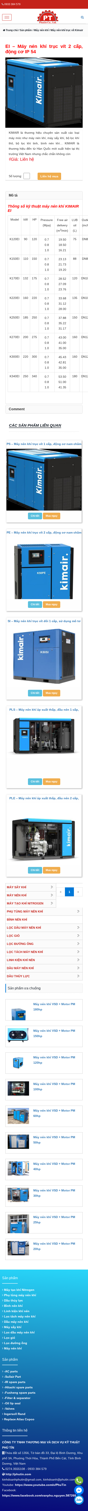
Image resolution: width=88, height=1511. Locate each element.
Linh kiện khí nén (16, 1311)
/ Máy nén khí (40, 30)
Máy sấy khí (12, 1327)
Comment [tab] (17, 409)
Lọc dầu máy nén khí (19, 1332)
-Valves (9, 1408)
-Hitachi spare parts (18, 1387)
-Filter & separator (16, 1398)
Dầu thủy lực (13, 1300)
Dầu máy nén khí (15, 1321)
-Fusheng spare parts (19, 1392)
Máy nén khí (12, 1348)
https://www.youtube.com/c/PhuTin (40, 1485)
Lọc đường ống (15, 1343)
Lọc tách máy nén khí (19, 1316)
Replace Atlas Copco (18, 1419)
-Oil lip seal (12, 1403)
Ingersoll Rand (14, 1414)
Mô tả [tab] (13, 195)
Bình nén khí (13, 1305)
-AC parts (10, 1371)
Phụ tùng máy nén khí (19, 1295)
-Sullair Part (12, 1376)
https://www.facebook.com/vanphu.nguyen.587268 (39, 1495)
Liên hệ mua (49, 176)
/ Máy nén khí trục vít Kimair (66, 30)
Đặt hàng (38, 1017)
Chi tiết (35, 515)
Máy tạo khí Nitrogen (18, 1289)
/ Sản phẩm (25, 30)
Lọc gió (9, 1337)
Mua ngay (51, 515)
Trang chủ (11, 30)
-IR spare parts (14, 1382)
